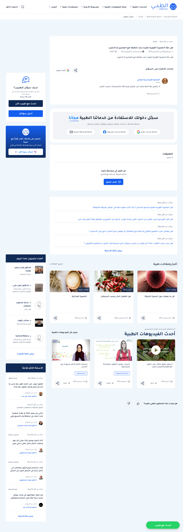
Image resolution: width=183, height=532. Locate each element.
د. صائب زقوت (24, 320)
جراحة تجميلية (25, 274)
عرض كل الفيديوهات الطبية (65, 332)
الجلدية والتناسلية (24, 324)
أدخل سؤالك (25, 113)
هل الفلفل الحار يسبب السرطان (116, 296)
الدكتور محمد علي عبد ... (28, 396)
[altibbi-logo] (164, 7)
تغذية (141, 16)
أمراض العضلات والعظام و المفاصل (30, 407)
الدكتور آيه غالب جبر (30, 507)
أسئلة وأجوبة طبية (154, 16)
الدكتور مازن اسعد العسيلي (27, 425)
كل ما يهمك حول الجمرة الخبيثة (160, 296)
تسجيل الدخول (12, 7)
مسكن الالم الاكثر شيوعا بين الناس (73, 365)
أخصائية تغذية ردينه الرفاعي (148, 79)
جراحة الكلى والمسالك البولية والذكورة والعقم (22, 290)
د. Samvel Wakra (23, 335)
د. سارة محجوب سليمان (23, 304)
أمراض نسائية (13, 434)
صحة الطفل (12, 378)
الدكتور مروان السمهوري (28, 452)
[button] (138, 7)
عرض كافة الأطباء (25, 353)
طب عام (28, 309)
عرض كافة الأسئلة (113, 250)
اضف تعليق (111, 182)
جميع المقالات (56, 264)
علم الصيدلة (12, 489)
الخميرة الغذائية (79, 296)
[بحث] (22, 7)
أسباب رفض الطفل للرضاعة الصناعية (116, 365)
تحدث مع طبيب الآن (25, 103)
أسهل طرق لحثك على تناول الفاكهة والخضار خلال (159, 365)
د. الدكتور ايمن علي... (21, 285)
